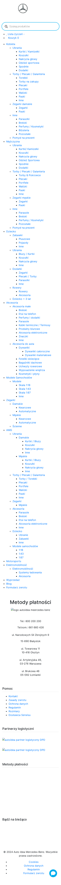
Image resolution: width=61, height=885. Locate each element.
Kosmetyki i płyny (29, 373)
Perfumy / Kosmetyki (31, 126)
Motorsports (13, 561)
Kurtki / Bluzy (33, 441)
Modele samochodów (25, 546)
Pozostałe (24, 134)
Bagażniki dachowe (30, 362)
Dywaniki (24, 347)
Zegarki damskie (22, 104)
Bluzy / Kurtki (27, 253)
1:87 (21, 557)
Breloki (23, 122)
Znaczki (23, 336)
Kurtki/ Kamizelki (29, 149)
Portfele (23, 89)
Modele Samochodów (19, 377)
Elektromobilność (16, 564)
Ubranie (23, 534)
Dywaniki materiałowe (38, 355)
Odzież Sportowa (29, 160)
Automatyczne (27, 411)
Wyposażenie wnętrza (32, 370)
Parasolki (24, 119)
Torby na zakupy (29, 81)
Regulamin (15, 707)
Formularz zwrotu (16, 587)
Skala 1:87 (25, 392)
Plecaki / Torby (28, 276)
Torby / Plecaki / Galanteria (29, 74)
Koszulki (23, 55)
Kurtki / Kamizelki (29, 51)
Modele (17, 381)
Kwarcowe (25, 407)
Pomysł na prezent (24, 137)
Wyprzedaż (13, 579)
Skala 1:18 (24, 385)
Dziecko (11, 231)
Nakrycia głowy (28, 59)
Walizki (23, 92)
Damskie (18, 403)
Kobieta (10, 44)
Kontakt (13, 696)
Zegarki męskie (21, 197)
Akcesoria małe (22, 306)
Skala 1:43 (25, 388)
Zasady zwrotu (17, 700)
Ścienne (17, 426)
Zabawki (18, 235)
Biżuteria (24, 130)
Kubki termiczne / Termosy (34, 325)
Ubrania (17, 47)
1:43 (21, 553)
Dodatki (23, 70)
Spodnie (23, 66)
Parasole (24, 212)
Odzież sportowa (29, 62)
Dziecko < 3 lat (22, 298)
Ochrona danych (18, 703)
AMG (9, 430)
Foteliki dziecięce (29, 358)
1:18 (21, 549)
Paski (22, 96)
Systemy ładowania (30, 572)
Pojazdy (23, 242)
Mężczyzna (13, 141)
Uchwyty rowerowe (30, 366)
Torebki (23, 77)
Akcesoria (24, 295)
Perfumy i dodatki (29, 317)
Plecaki (23, 85)
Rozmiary (14, 711)
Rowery (17, 287)
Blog (9, 583)
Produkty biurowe (29, 328)
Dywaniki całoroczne (37, 351)
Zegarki (23, 107)
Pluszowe (24, 238)
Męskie (17, 415)
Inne (21, 100)
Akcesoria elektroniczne (33, 332)
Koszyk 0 (13, 37)
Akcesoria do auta (23, 343)
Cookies (33, 861)
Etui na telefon (27, 313)
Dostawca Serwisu (19, 715)
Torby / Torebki (28, 478)
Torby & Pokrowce (30, 175)
